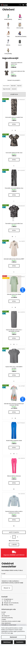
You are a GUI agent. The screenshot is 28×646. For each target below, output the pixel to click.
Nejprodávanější (6, 89)
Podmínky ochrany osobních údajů (11, 621)
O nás (3, 614)
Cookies (4, 619)
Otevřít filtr (14, 94)
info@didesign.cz (8, 599)
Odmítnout (7, 642)
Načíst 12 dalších (14, 532)
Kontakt (4, 612)
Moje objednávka (6, 623)
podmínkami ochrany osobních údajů (12, 583)
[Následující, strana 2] (14, 537)
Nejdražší (19, 85)
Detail (14, 124)
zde (12, 633)
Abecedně (14, 89)
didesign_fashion (8, 604)
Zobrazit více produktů (13, 80)
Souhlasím (19, 642)
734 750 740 (7, 601)
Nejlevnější (13, 85)
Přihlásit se (7, 588)
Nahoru (14, 544)
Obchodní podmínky (7, 617)
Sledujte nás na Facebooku (11, 603)
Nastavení (13, 637)
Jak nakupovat (5, 616)
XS (13, 526)
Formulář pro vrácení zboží (9, 625)
